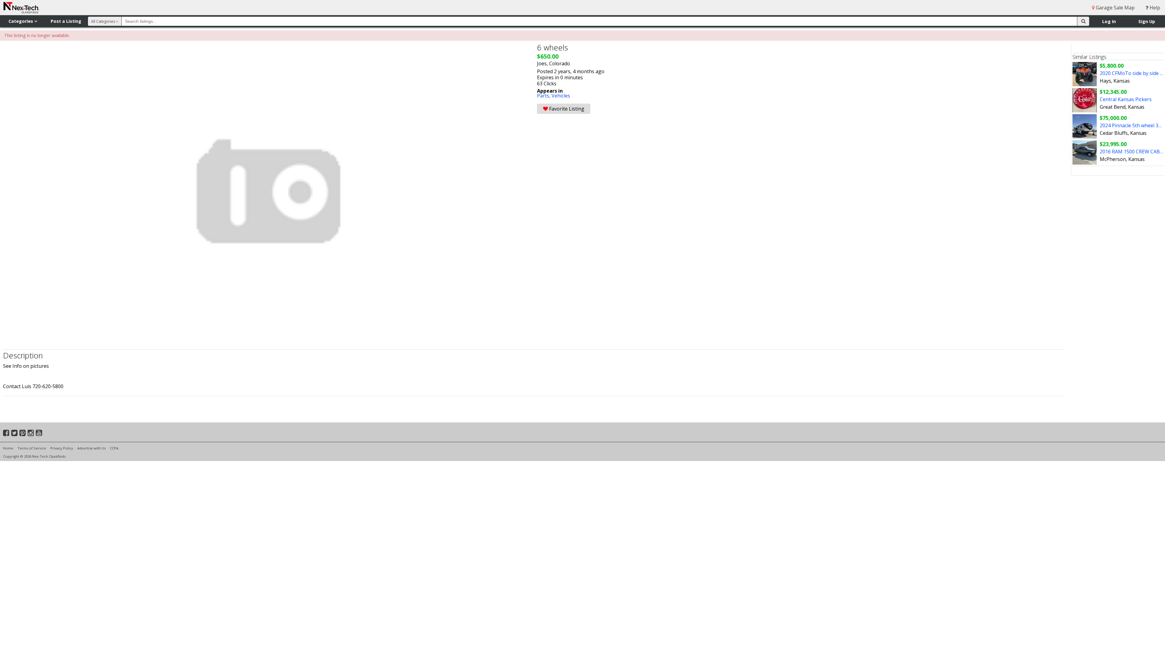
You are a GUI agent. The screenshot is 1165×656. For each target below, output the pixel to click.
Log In (1109, 21)
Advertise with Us (91, 448)
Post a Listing (66, 21)
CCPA (114, 448)
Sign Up (1146, 21)
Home (8, 448)
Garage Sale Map (1115, 7)
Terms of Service (32, 448)
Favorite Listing (566, 108)
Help (1154, 7)
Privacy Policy (61, 448)
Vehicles (561, 95)
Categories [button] (21, 21)
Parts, (544, 95)
